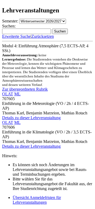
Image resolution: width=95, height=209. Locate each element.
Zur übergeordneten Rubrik (25, 89)
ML (17, 94)
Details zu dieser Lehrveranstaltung (31, 117)
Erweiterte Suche (16, 36)
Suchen (60, 31)
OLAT (7, 94)
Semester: (10, 21)
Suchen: (9, 26)
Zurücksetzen (42, 36)
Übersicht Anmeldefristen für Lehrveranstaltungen (37, 200)
